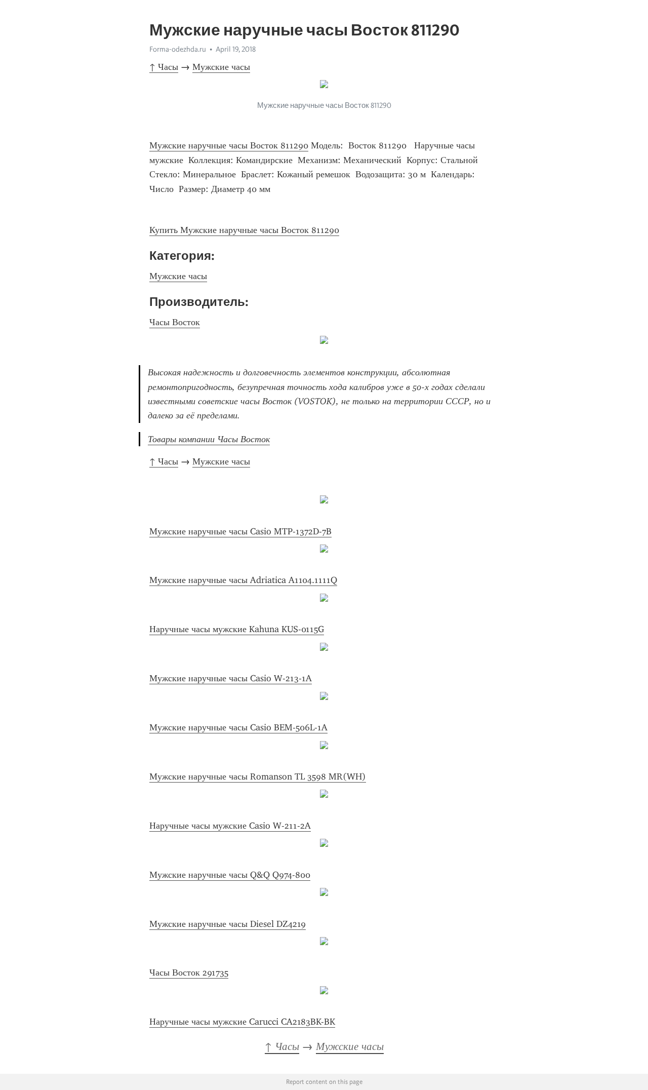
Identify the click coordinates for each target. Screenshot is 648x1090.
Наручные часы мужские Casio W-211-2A (230, 825)
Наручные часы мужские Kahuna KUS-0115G (236, 629)
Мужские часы (221, 66)
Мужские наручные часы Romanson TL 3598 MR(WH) (257, 776)
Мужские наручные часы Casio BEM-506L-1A (238, 727)
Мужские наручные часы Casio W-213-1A (230, 678)
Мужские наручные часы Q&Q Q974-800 (229, 874)
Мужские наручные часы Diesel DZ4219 (227, 923)
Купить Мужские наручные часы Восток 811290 (244, 230)
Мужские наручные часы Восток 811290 (228, 145)
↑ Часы (163, 66)
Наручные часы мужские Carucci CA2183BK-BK (242, 1021)
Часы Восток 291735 (188, 972)
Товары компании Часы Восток (209, 439)
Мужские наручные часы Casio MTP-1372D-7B (240, 531)
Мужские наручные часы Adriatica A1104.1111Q (243, 580)
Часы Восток (174, 322)
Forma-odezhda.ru (177, 49)
